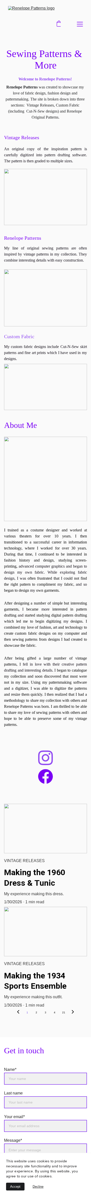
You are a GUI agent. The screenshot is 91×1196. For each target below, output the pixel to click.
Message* (13, 1140)
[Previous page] (18, 1012)
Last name (13, 1093)
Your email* (14, 1117)
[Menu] (80, 24)
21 (63, 1012)
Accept (15, 1186)
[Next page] (72, 1012)
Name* (10, 1069)
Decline (38, 1186)
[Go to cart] (59, 24)
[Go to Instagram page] (45, 758)
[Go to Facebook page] (45, 776)
